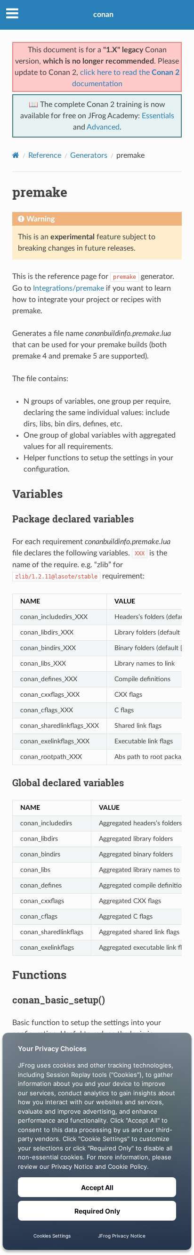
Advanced (103, 127)
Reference (44, 155)
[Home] (15, 155)
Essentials (158, 116)
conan (103, 14)
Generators (88, 155)
